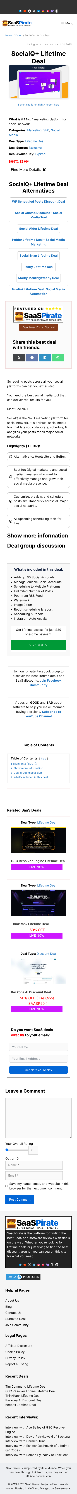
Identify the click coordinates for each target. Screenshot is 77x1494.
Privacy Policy (15, 1358)
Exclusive (35, 147)
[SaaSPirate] (17, 23)
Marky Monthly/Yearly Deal (38, 278)
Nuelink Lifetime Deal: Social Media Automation (38, 291)
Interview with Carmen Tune (25, 1441)
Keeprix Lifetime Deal (20, 1405)
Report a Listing (16, 1364)
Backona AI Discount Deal (31, 992)
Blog (8, 1306)
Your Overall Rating (19, 1143)
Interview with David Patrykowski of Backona (37, 1436)
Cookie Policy (15, 1352)
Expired (40, 154)
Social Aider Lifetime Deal (38, 228)
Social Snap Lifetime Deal (39, 255)
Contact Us (13, 1313)
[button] (38, 535)
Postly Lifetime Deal (38, 267)
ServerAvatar (63, 1488)
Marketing (34, 130)
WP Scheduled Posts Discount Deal (38, 201)
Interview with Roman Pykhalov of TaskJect (36, 1455)
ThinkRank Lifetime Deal (30, 924)
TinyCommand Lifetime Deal (25, 1386)
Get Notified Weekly (38, 1070)
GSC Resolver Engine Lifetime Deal (38, 861)
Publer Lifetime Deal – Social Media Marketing (38, 242)
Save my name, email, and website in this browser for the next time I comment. (39, 1186)
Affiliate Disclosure (18, 1346)
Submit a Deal (15, 1319)
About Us (12, 1300)
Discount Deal (47, 953)
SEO (46, 130)
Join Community (16, 1325)
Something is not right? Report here (38, 104)
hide (43, 758)
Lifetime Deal (34, 141)
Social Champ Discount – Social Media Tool (38, 215)
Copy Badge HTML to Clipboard (38, 327)
